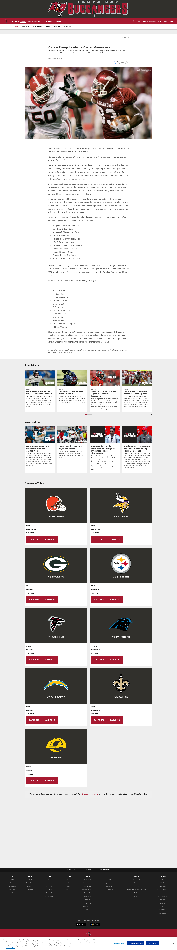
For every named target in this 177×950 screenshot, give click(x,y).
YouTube (162, 899)
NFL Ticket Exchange (162, 889)
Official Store (162, 883)
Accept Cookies (153, 943)
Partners (110, 893)
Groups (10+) (87, 899)
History (13, 893)
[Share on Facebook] (114, 63)
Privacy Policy (10, 948)
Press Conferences (49, 883)
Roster (12, 879)
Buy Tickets (34, 539)
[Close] (173, 943)
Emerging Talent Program (110, 883)
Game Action (68, 883)
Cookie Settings (119, 943)
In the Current (49, 896)
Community (30, 889)
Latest (30, 879)
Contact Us (110, 889)
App (162, 879)
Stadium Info (136, 879)
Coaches (12, 883)
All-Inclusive (87, 893)
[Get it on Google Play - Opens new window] (95, 925)
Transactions (12, 886)
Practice (68, 886)
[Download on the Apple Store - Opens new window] (81, 925)
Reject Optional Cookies (135, 943)
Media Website (162, 886)
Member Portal (87, 906)
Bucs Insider (49, 893)
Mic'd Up (49, 889)
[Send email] (122, 63)
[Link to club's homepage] (5, 21)
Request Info (87, 903)
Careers (110, 879)
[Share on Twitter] (118, 63)
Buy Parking (50, 539)
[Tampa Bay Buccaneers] (88, 934)
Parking (137, 886)
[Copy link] (126, 62)
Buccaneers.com (90, 793)
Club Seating (87, 886)
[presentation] (151, 415)
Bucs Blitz (30, 886)
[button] (85, 414)
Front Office (12, 889)
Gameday (137, 883)
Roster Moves (30, 883)
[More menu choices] (65, 21)
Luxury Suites (87, 896)
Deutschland (162, 913)
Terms (87, 909)
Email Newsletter (162, 896)
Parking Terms (137, 896)
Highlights (49, 886)
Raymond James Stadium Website (136, 889)
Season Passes (87, 883)
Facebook (162, 903)
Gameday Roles (110, 886)
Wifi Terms (137, 893)
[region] (88, 943)
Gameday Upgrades (87, 889)
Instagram (162, 909)
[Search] (134, 21)
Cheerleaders (68, 893)
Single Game (87, 879)
